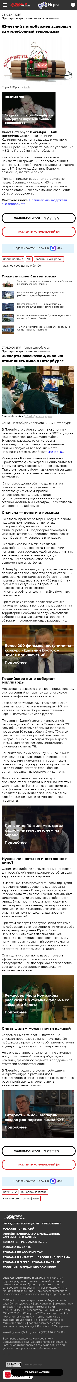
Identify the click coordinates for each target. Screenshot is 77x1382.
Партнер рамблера (33, 1364)
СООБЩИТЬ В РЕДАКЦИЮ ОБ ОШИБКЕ (29, 1267)
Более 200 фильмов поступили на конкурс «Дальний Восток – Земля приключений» (38, 650)
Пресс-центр (51, 1223)
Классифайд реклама (53, 1257)
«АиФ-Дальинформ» (38, 416)
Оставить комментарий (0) (39, 231)
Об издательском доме (21, 1223)
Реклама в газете (34, 1242)
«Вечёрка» (55, 452)
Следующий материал (37, 1372)
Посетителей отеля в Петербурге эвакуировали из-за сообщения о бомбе (44, 317)
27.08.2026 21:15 (11, 347)
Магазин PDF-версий (18, 1228)
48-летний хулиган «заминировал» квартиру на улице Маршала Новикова (43, 328)
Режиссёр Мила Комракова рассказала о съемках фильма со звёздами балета (37, 1000)
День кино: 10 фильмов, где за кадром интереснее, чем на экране (34, 830)
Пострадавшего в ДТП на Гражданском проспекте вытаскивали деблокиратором (40, 305)
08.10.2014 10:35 (11, 14)
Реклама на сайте (17, 1247)
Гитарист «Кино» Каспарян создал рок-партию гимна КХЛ (34, 1117)
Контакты (10, 1242)
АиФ (27, 87)
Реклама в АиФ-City (18, 1257)
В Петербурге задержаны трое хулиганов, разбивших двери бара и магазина (40, 294)
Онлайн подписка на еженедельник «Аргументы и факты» (31, 1235)
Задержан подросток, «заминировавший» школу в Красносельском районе (44, 282)
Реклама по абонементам (23, 1252)
